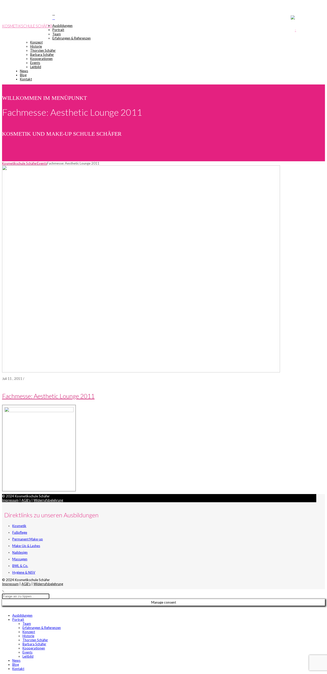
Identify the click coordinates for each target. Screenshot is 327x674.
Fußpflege (19, 532)
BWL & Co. (20, 566)
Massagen (19, 559)
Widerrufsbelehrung (48, 500)
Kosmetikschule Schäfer (27, 26)
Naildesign (20, 552)
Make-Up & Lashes (26, 546)
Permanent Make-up (27, 539)
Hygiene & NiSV (23, 572)
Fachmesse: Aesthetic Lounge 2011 (48, 396)
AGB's (26, 500)
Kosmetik (19, 526)
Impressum (10, 500)
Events (42, 163)
